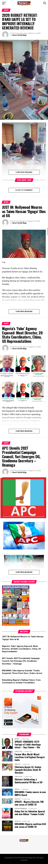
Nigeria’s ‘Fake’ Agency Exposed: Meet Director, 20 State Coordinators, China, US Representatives (21, 649)
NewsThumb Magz (19, 35)
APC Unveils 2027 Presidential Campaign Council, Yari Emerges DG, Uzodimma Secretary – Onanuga (21, 661)
